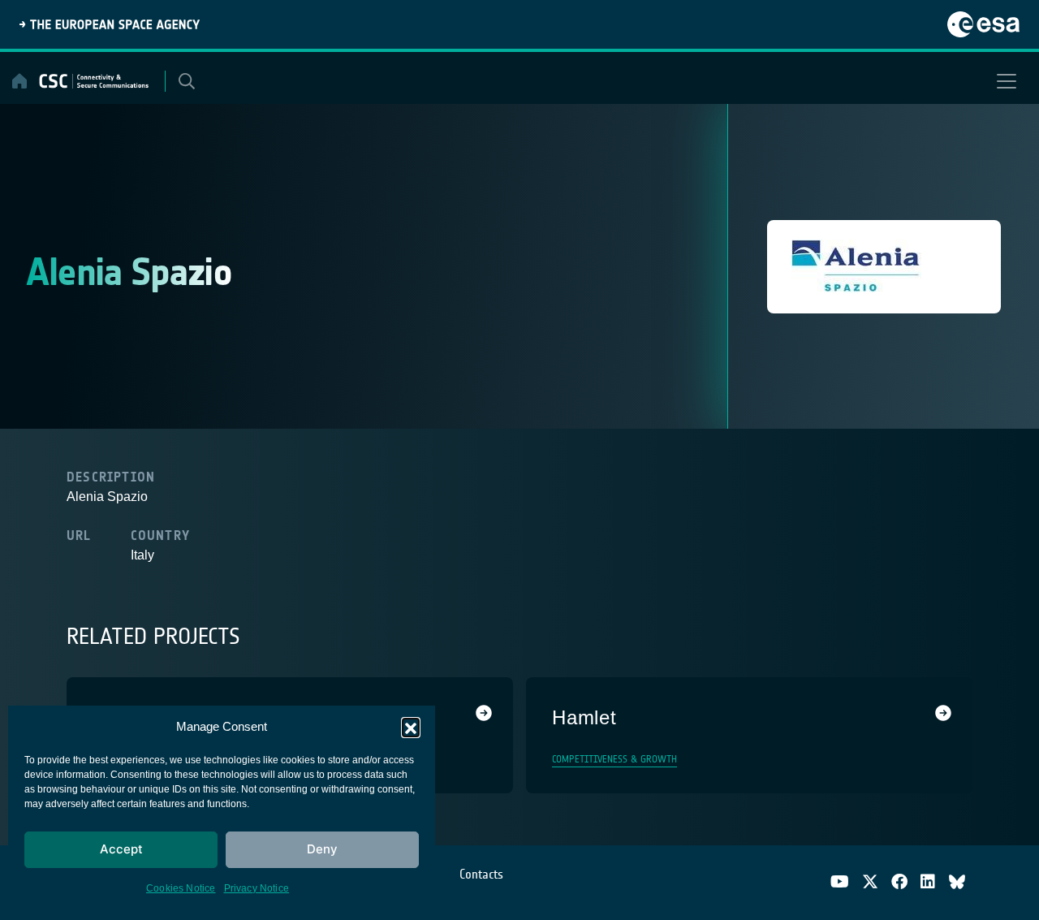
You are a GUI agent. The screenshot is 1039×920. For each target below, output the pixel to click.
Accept (121, 849)
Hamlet (584, 717)
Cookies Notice (181, 888)
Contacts (481, 874)
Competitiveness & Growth (614, 759)
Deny (322, 849)
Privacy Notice (257, 888)
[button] (411, 727)
